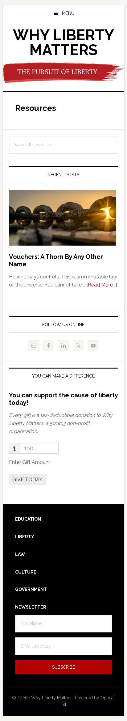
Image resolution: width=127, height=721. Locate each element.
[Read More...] (101, 285)
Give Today (27, 480)
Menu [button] (68, 13)
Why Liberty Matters (63, 42)
